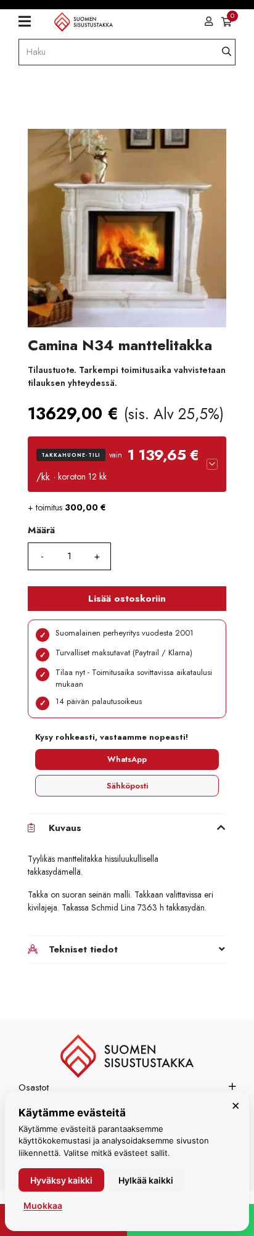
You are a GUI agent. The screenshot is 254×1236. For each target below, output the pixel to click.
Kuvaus (65, 828)
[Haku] (226, 52)
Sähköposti (127, 786)
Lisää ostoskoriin (127, 598)
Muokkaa (42, 1205)
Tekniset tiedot (83, 949)
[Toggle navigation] (29, 21)
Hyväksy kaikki (61, 1180)
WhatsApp (127, 759)
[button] (127, 464)
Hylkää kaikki (145, 1180)
